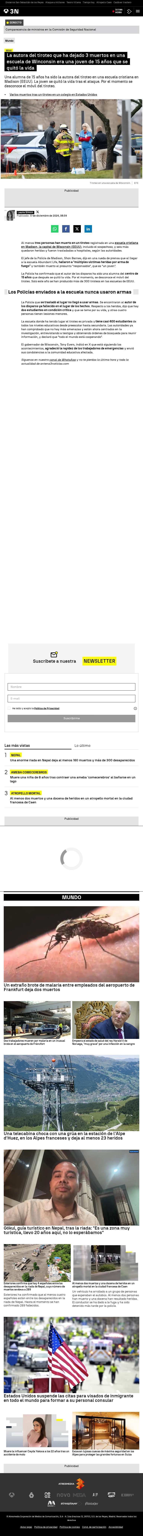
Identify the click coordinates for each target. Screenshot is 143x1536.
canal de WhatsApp (62, 359)
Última (119, 11)
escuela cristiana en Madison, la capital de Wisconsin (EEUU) (79, 245)
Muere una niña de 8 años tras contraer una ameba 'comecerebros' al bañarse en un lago (73, 779)
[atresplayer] (129, 11)
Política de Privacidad (46, 708)
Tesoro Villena (73, 2)
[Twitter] (37, 212)
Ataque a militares (55, 2)
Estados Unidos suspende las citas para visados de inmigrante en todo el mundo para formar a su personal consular (68, 1398)
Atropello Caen (104, 2)
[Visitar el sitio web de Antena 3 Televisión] (15, 1495)
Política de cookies (70, 1527)
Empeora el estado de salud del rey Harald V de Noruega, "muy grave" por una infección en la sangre (103, 1042)
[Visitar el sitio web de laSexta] (31, 1495)
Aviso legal (26, 1527)
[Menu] (138, 11)
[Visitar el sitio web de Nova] (63, 1495)
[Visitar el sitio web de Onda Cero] (111, 1495)
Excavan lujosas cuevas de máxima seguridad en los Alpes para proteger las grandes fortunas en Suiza (103, 1453)
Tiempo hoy (89, 2)
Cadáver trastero (122, 2)
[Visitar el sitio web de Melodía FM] (51, 1503)
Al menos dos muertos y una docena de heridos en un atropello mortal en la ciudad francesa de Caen (71, 800)
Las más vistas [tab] (17, 746)
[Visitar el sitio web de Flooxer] (91, 1503)
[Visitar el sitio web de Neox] (47, 1495)
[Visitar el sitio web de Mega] (79, 1495)
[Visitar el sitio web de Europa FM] (127, 1495)
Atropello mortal (26, 793)
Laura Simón (25, 212)
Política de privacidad (45, 1527)
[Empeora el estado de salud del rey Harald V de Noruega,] (105, 1020)
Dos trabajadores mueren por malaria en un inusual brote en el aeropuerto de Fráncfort (34, 1042)
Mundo (71, 897)
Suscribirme (71, 718)
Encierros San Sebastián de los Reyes (25, 2)
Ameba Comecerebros (29, 772)
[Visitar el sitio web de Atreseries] (95, 1495)
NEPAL (16, 755)
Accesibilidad (116, 1527)
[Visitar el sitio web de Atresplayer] (71, 1503)
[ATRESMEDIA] (71, 1484)
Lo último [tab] (82, 746)
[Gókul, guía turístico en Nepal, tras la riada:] (71, 1188)
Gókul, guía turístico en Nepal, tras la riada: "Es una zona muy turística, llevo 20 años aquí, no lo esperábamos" (67, 1230)
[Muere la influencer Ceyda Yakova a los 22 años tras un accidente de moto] (37, 1431)
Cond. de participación (94, 1527)
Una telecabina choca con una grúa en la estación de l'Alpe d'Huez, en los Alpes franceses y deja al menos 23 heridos (64, 1135)
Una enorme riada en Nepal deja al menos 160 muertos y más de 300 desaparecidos (72, 760)
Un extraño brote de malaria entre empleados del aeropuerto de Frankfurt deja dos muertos (69, 987)
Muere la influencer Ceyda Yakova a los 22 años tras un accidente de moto (36, 1453)
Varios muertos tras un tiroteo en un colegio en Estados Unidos (53, 94)
